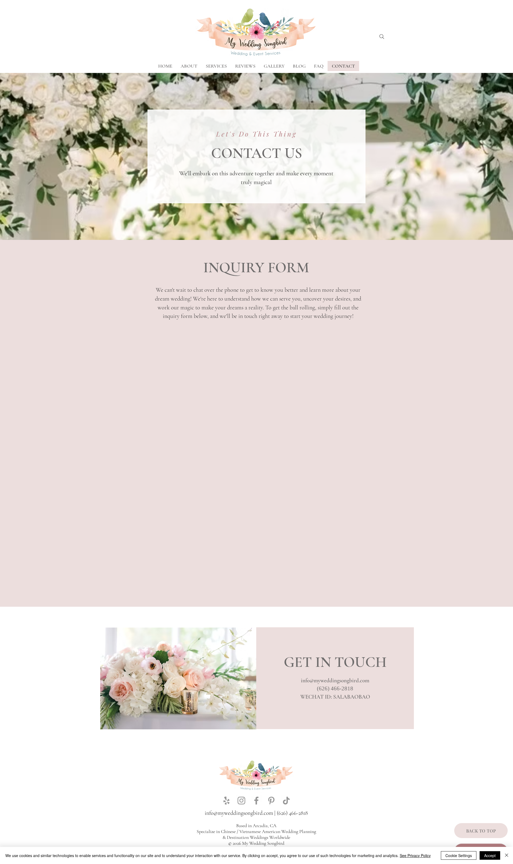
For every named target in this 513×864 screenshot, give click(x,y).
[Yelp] (226, 800)
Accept (490, 855)
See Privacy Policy (415, 855)
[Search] (381, 36)
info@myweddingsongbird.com (335, 680)
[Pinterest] (271, 800)
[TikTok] (286, 800)
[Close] (506, 855)
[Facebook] (256, 800)
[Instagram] (241, 800)
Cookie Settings (458, 855)
